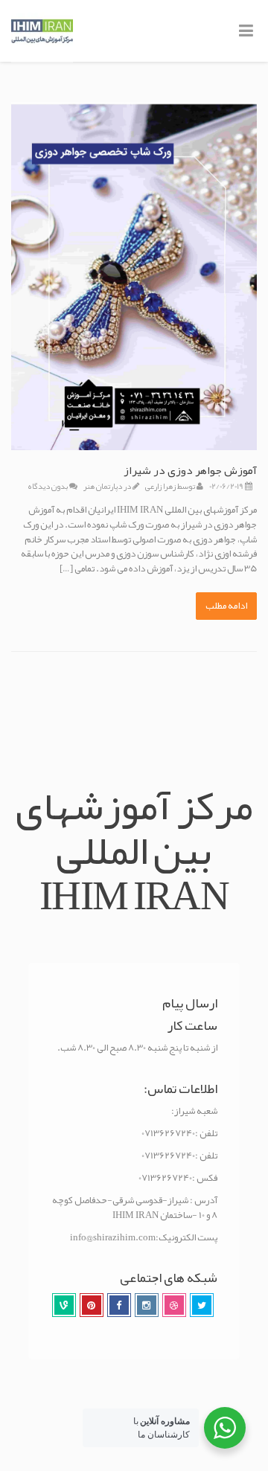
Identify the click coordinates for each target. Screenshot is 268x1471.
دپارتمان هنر (102, 486)
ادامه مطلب (226, 605)
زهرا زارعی (160, 486)
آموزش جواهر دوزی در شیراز (190, 470)
